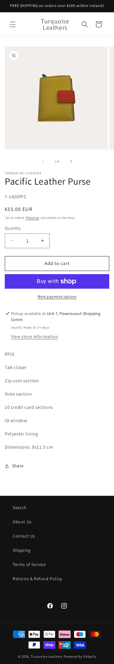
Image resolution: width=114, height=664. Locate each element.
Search (20, 507)
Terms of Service (29, 564)
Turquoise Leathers (47, 656)
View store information (34, 336)
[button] (13, 24)
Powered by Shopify (80, 656)
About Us (22, 522)
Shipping (32, 218)
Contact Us (24, 536)
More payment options (57, 296)
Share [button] (18, 466)
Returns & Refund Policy (37, 578)
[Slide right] (71, 161)
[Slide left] (43, 161)
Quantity (13, 228)
